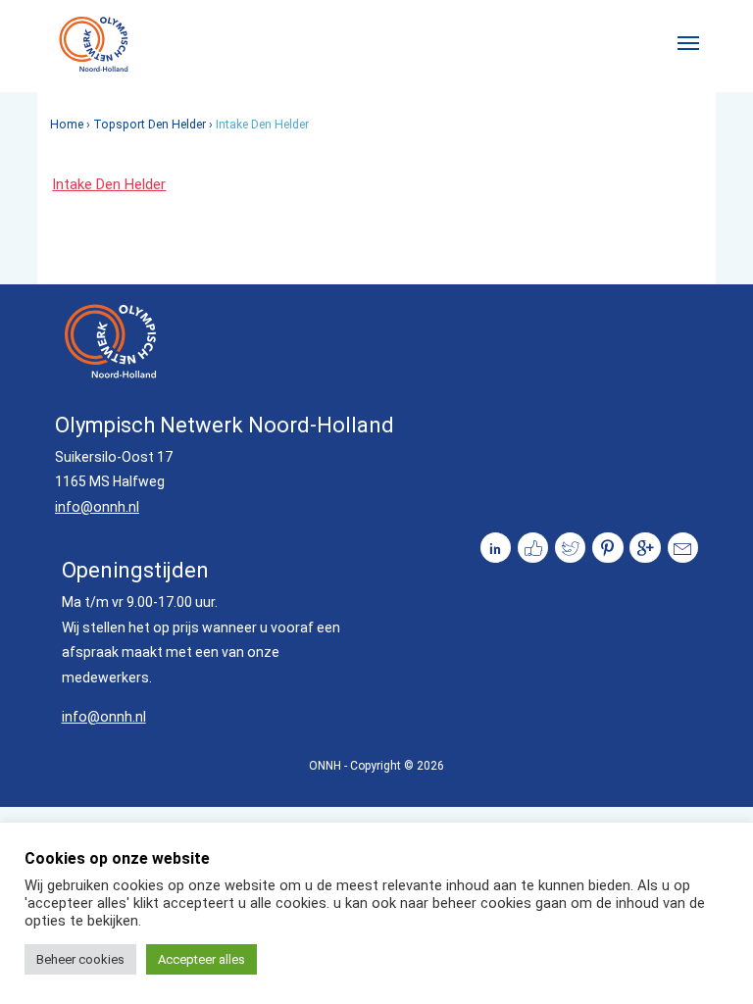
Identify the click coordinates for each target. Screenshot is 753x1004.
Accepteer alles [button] (201, 959)
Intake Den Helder (109, 184)
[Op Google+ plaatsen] (645, 548)
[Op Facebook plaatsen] (533, 548)
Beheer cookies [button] (80, 959)
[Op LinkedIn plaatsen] (496, 548)
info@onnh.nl (97, 507)
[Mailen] (683, 548)
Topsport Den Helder (149, 124)
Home (66, 124)
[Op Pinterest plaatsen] (608, 548)
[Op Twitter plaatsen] (570, 548)
